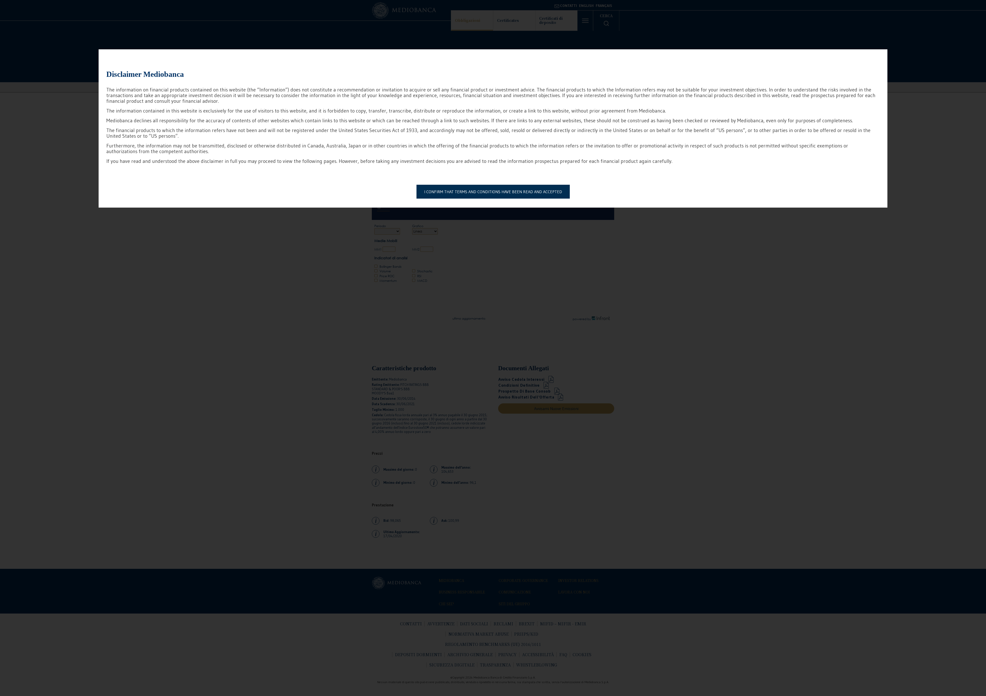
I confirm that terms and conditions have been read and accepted (493, 191)
